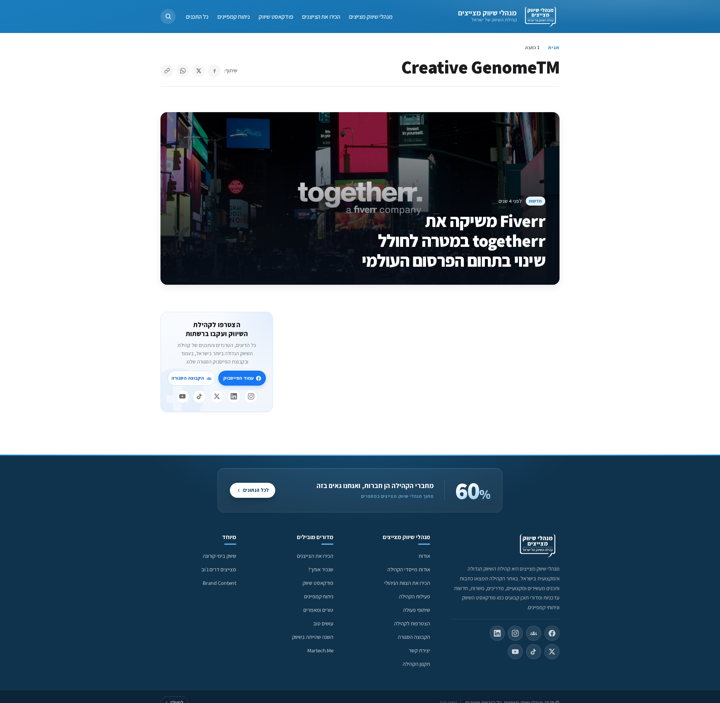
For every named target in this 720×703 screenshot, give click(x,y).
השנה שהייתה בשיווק (312, 636)
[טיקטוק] (199, 396)
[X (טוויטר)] (552, 651)
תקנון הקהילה (416, 663)
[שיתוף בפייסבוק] (214, 71)
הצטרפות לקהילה (412, 623)
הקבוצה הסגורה (187, 378)
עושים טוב (323, 623)
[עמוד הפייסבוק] (552, 633)
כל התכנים (197, 16)
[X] (217, 396)
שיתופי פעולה (416, 609)
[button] (168, 16)
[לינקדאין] (234, 396)
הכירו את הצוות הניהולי (407, 582)
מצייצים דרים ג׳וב (218, 569)
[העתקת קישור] (166, 71)
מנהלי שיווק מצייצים (487, 13)
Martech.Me (320, 650)
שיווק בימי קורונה (219, 555)
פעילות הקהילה (414, 596)
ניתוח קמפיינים (234, 16)
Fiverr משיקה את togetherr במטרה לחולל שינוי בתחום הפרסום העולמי (453, 240)
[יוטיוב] (182, 396)
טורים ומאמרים (318, 609)
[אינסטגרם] (251, 396)
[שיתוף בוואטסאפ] (182, 71)
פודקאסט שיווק (276, 16)
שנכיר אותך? (320, 569)
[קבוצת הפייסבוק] (533, 633)
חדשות (535, 201)
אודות (424, 555)
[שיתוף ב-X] (198, 71)
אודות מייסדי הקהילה (408, 569)
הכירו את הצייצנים (321, 16)
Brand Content (219, 582)
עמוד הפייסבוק (238, 378)
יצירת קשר (419, 650)
